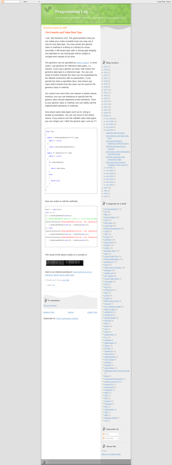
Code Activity (109, 368)
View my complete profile (111, 454)
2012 (106, 104)
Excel (106, 287)
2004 (106, 196)
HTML (106, 248)
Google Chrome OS (112, 382)
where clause (82, 63)
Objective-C (108, 262)
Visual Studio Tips (111, 256)
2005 (106, 194)
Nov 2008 (109, 121)
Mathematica (109, 343)
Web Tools (108, 223)
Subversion (108, 354)
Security (107, 304)
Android (107, 362)
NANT (106, 393)
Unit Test (107, 321)
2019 (106, 84)
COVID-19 (108, 315)
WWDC (107, 245)
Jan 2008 (109, 185)
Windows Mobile (110, 418)
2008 (106, 116)
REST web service (111, 301)
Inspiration (108, 390)
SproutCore (108, 351)
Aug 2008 (109, 130)
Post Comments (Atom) (67, 318)
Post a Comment (49, 306)
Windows (107, 270)
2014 (106, 98)
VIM (106, 234)
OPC (106, 395)
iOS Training (109, 276)
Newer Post (48, 312)
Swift (106, 231)
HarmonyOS (109, 387)
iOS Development (111, 209)
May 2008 (109, 173)
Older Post (92, 312)
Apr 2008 (109, 176)
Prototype (108, 404)
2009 (106, 113)
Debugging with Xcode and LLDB (117, 371)
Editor (106, 376)
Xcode (106, 237)
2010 (106, 110)
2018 (106, 87)
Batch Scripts (109, 309)
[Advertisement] (116, 42)
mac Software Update (112, 307)
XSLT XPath (109, 360)
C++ (106, 337)
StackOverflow (110, 318)
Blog (106, 214)
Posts (106, 434)
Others (107, 346)
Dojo (106, 265)
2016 (106, 93)
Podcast (107, 401)
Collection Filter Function (115, 133)
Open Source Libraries (113, 268)
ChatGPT (108, 365)
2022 (106, 75)
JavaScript (108, 226)
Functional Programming (113, 379)
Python (107, 298)
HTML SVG (108, 290)
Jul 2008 (109, 168)
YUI (105, 421)
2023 (106, 73)
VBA (106, 412)
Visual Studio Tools (111, 279)
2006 (106, 191)
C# (54, 285)
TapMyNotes (109, 409)
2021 (106, 78)
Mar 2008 (109, 179)
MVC (106, 293)
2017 (106, 90)
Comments (108, 438)
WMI (106, 415)
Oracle (107, 295)
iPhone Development (112, 228)
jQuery (107, 326)
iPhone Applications (111, 259)
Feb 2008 (109, 182)
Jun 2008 (109, 171)
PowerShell (108, 242)
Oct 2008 (109, 124)
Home (71, 312)
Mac (106, 254)
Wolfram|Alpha (110, 357)
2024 (106, 70)
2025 (106, 67)
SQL (106, 220)
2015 (106, 95)
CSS (106, 284)
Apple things (109, 335)
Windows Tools (110, 251)
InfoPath (107, 340)
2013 (106, 101)
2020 (106, 81)
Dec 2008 (109, 119)
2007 (106, 188)
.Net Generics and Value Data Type (63, 32)
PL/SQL (107, 348)
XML (106, 323)
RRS (106, 407)
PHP (106, 398)
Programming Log (71, 11)
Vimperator (108, 281)
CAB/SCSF (108, 312)
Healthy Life (108, 273)
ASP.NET (108, 240)
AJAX (106, 332)
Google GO (108, 384)
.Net (106, 329)
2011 (105, 107)
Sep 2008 (109, 127)
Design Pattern (110, 217)
